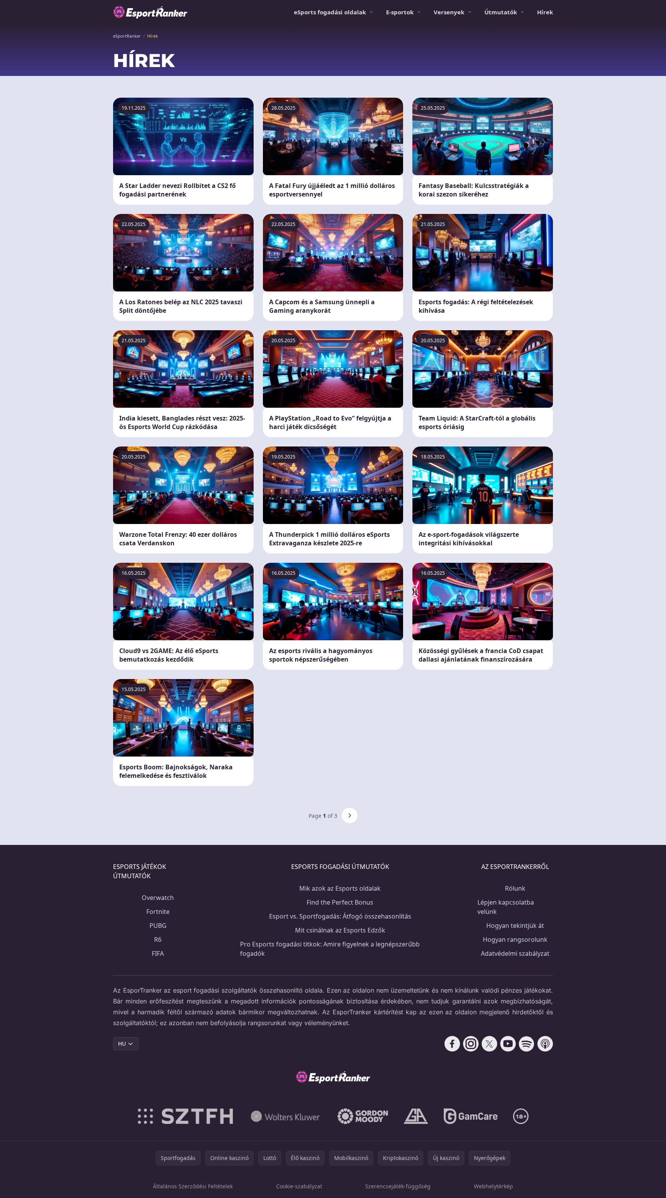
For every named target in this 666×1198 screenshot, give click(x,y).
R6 (157, 939)
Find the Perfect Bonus (340, 902)
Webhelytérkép (493, 1186)
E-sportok (400, 12)
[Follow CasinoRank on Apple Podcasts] (545, 1043)
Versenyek (449, 12)
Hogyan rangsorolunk (515, 939)
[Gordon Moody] (363, 1116)
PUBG (157, 925)
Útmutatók (500, 12)
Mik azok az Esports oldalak (340, 888)
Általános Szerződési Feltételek (193, 1186)
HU (122, 1043)
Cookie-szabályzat (299, 1186)
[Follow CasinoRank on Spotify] (526, 1043)
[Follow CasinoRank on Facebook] (452, 1043)
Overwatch (158, 897)
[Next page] (349, 815)
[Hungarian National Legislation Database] (285, 1116)
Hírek (545, 12)
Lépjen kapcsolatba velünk (505, 907)
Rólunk (515, 888)
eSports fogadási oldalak (330, 12)
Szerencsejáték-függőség (398, 1186)
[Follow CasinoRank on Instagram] (471, 1043)
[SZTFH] (185, 1116)
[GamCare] (471, 1116)
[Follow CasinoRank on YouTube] (508, 1043)
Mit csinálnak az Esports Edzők (340, 930)
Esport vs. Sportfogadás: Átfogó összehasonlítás (340, 916)
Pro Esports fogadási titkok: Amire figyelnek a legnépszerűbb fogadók (330, 949)
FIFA (158, 953)
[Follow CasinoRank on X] (489, 1043)
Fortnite (158, 911)
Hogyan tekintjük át (515, 925)
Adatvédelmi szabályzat (515, 953)
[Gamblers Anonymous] (415, 1116)
